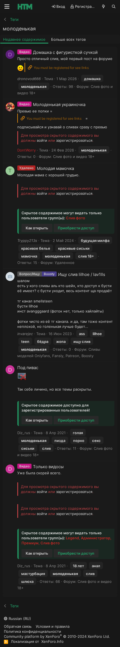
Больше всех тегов (68, 39)
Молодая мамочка (55, 168)
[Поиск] (114, 6)
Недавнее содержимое (24, 39)
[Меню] (7, 6)
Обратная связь (18, 626)
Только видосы (48, 466)
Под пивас (27, 367)
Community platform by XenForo (57, 636)
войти (42, 140)
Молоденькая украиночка (59, 104)
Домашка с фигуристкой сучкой (65, 52)
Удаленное (65, 262)
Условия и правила (52, 626)
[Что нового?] (104, 6)
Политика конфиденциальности (32, 631)
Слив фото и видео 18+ (74, 156)
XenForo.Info (52, 641)
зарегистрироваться (74, 140)
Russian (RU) (19, 618)
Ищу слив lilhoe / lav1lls (81, 274)
